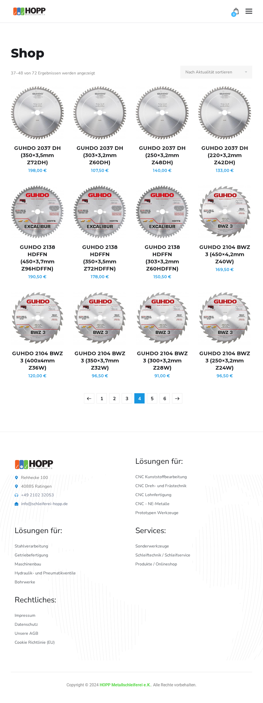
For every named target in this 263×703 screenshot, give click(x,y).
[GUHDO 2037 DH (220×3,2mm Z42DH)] (224, 112)
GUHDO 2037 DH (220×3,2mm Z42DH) (224, 155)
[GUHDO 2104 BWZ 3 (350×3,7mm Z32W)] (99, 318)
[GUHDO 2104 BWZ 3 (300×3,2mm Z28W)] (162, 318)
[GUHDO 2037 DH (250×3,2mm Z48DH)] (162, 112)
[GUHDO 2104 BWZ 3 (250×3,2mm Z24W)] (224, 318)
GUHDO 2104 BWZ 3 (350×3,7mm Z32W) (99, 360)
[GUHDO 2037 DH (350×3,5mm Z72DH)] (37, 112)
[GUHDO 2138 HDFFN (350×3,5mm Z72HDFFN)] (99, 211)
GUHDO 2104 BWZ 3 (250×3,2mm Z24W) (224, 360)
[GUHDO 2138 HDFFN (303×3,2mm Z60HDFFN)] (162, 211)
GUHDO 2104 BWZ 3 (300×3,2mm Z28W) (162, 360)
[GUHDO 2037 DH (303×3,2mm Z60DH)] (99, 112)
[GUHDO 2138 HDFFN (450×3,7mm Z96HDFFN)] (37, 211)
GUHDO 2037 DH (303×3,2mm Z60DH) (100, 155)
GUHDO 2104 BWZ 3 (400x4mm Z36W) (37, 360)
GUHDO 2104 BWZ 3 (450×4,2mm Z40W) (224, 254)
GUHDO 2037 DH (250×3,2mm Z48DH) (162, 155)
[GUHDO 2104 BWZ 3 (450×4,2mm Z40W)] (224, 211)
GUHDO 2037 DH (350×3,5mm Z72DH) (37, 155)
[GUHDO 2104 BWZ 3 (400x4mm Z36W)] (37, 318)
